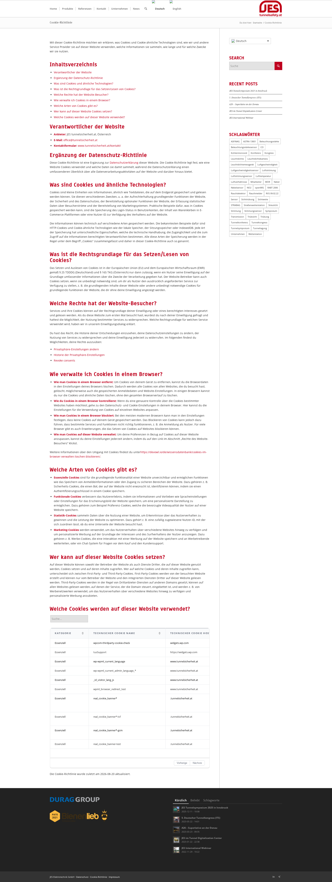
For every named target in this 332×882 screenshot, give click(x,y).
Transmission (237, 216)
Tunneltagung (260, 228)
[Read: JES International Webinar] (176, 849)
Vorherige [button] (182, 762)
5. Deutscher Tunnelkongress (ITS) (245, 97)
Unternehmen (238, 234)
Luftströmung (269, 170)
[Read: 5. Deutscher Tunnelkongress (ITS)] (176, 819)
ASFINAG (235, 141)
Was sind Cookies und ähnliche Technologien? (83, 83)
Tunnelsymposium (240, 228)
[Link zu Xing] (279, 876)
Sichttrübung (247, 199)
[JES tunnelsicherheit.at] (270, 8)
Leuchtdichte (237, 158)
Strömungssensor (253, 210)
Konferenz (256, 152)
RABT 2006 (272, 187)
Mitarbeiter (256, 181)
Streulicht (273, 205)
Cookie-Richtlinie (61, 22)
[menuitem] (53, 8)
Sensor (234, 199)
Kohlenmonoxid (239, 152)
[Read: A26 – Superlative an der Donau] (176, 829)
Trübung (265, 216)
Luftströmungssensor (241, 176)
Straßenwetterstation (254, 205)
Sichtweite (263, 199)
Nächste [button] (197, 762)
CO (262, 147)
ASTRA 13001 (249, 141)
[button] (250, 41)
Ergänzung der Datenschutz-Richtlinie (78, 78)
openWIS (259, 187)
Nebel (277, 181)
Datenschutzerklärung (124, 162)
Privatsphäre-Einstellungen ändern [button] (76, 349)
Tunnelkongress (259, 222)
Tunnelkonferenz (239, 222)
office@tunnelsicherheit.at (80, 140)
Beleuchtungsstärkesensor (244, 147)
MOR (267, 181)
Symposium (271, 210)
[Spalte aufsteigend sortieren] (82, 633)
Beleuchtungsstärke (269, 141)
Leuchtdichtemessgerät (242, 164)
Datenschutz (82, 876)
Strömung (236, 210)
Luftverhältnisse (239, 181)
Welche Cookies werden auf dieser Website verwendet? (89, 117)
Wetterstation (255, 234)
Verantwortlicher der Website (73, 72)
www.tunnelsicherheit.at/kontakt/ (99, 145)
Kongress (269, 152)
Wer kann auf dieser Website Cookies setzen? (83, 111)
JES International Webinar (241, 117)
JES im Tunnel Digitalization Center (245, 110)
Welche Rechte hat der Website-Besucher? (81, 94)
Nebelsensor (237, 187)
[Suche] (145, 8)
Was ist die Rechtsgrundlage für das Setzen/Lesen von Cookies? (94, 89)
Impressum (114, 876)
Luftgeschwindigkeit (267, 164)
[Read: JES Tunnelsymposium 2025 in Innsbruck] (176, 809)
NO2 (249, 187)
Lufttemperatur (263, 176)
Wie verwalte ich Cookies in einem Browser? (82, 100)
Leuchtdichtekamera (257, 158)
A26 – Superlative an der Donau (244, 104)
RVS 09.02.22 (272, 193)
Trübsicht (252, 216)
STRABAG (235, 205)
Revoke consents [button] (64, 360)
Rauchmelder (255, 193)
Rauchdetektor (238, 193)
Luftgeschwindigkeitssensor (244, 170)
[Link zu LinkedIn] (273, 876)
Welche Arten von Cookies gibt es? (76, 106)
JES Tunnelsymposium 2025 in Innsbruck (248, 90)
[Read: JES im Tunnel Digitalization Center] (176, 839)
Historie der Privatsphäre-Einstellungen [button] (79, 355)
